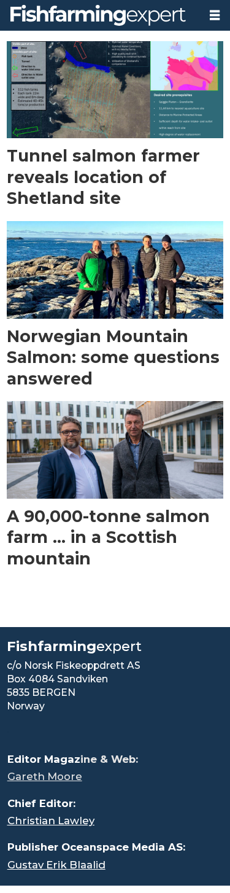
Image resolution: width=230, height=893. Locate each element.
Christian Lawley (50, 820)
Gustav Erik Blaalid (56, 865)
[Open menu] (214, 15)
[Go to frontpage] (100, 15)
